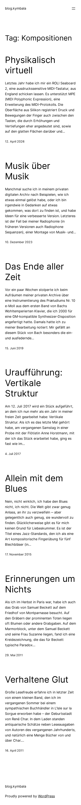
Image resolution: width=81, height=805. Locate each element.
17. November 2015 (18, 554)
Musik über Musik (27, 171)
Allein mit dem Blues (34, 483)
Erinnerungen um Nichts (40, 584)
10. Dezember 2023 (18, 242)
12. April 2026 (15, 141)
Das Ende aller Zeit (34, 271)
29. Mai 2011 (14, 655)
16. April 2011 (14, 750)
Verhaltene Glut (36, 679)
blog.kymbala (15, 8)
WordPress (46, 796)
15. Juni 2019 (14, 348)
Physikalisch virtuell (30, 65)
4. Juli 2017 (13, 453)
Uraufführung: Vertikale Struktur (34, 383)
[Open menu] (73, 8)
